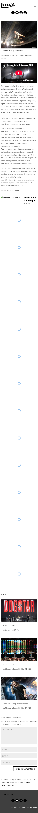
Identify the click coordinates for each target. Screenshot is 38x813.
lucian (5, 55)
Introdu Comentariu (25, 768)
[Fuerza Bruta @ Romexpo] (11, 197)
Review (3, 58)
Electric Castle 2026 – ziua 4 (11, 626)
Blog (22, 55)
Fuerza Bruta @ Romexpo (30, 199)
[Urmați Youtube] (17, 12)
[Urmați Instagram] (21, 12)
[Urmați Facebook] (13, 12)
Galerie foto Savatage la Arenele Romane (16, 704)
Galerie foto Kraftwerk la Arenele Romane (16, 665)
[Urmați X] (25, 12)
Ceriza (7, 630)
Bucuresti (28, 55)
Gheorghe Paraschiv (13, 669)
